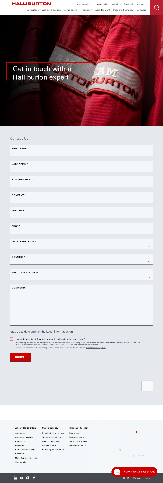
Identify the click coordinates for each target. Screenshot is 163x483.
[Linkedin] (15, 478)
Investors (140, 4)
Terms (147, 478)
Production (86, 10)
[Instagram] (28, 478)
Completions (70, 10)
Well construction (51, 10)
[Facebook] (34, 478)
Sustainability (102, 4)
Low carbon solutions (84, 4)
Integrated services (123, 10)
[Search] (156, 7)
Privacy (136, 478)
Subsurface (33, 10)
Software (141, 10)
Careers (127, 4)
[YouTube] (21, 478)
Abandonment (102, 10)
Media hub (116, 4)
